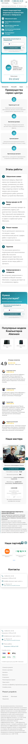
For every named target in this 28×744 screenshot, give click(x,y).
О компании (5, 677)
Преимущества (5, 86)
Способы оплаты (6, 687)
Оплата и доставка (7, 670)
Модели (21, 86)
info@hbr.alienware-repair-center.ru (13, 581)
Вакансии (5, 674)
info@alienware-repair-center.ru (12, 636)
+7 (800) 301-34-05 (17, 1)
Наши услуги (5, 682)
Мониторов (14, 696)
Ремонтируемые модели (8, 679)
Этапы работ (14, 86)
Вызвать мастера (15, 468)
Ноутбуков (5, 696)
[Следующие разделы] (27, 87)
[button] (26, 458)
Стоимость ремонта (7, 667)
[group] (7, 553)
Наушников (5, 699)
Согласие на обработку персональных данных (14, 684)
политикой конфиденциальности (14, 51)
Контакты (5, 672)
